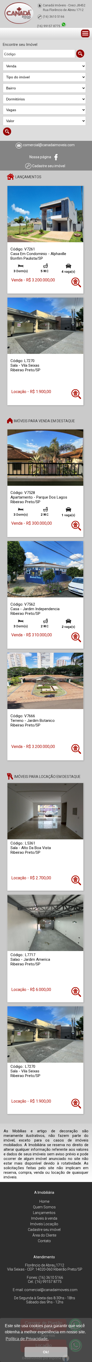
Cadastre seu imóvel (44, 1230)
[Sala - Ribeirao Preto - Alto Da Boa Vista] (45, 811)
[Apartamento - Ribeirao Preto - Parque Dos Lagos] (45, 457)
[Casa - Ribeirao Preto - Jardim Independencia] (45, 569)
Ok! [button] (46, 1352)
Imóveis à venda (44, 1218)
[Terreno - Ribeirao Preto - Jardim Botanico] (45, 680)
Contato (44, 1241)
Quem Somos (44, 1207)
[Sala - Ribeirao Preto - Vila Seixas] (45, 325)
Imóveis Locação (44, 1224)
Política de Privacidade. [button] (27, 1339)
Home (44, 1201)
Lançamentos (44, 1213)
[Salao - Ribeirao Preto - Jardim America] (45, 922)
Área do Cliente (44, 1235)
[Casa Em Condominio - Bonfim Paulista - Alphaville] (45, 214)
